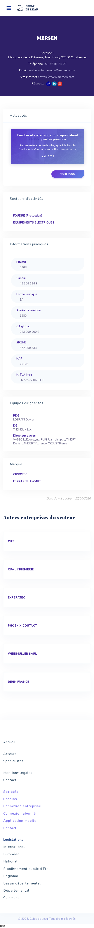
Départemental (16, 890)
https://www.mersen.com (57, 77)
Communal (12, 898)
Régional (10, 876)
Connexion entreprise (22, 806)
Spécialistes (13, 761)
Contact (9, 780)
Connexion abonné (19, 813)
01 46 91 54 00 (55, 64)
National (10, 861)
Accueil (9, 742)
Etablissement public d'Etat (26, 869)
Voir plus (67, 174)
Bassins (10, 799)
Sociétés (10, 792)
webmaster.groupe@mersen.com (52, 70)
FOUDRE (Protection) (27, 216)
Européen (11, 854)
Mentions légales (17, 773)
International (14, 847)
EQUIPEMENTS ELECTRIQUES (33, 223)
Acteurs (9, 754)
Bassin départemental (22, 883)
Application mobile (20, 821)
